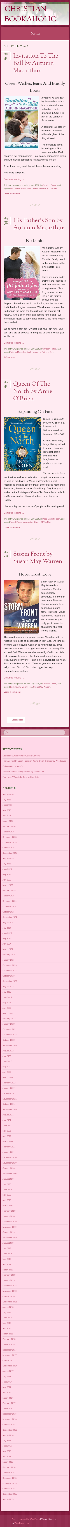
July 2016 (7, 1441)
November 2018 (10, 1291)
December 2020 (10, 1157)
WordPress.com (22, 1523)
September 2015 (10, 1494)
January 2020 (9, 1216)
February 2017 (9, 1403)
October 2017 (9, 1360)
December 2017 (10, 1350)
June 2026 (7, 805)
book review (32, 188)
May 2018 (7, 1323)
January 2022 (9, 1088)
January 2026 (9, 832)
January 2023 (9, 1024)
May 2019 (7, 1259)
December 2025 (10, 837)
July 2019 (7, 1248)
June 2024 (7, 933)
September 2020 (10, 1173)
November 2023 (10, 971)
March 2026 (8, 821)
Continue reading (14, 179)
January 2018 (9, 1344)
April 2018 (7, 1328)
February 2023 (9, 1018)
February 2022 (9, 1083)
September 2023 (10, 981)
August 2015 (8, 1499)
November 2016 (10, 1419)
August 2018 (8, 1307)
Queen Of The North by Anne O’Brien (32, 391)
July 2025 (7, 864)
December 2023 (10, 965)
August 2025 (8, 858)
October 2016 (9, 1424)
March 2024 (8, 949)
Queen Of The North (43, 522)
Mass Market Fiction (51, 519)
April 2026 (7, 816)
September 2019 (10, 1237)
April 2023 (7, 1008)
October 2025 (9, 848)
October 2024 (9, 912)
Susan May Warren (41, 687)
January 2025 (9, 896)
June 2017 (7, 1382)
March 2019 (8, 1270)
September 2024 (10, 917)
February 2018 (9, 1339)
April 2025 (7, 880)
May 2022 (7, 1067)
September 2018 (10, 1302)
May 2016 (7, 1451)
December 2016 (10, 1414)
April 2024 (7, 944)
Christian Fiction (49, 185)
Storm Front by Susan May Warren (37, 558)
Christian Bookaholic (30, 14)
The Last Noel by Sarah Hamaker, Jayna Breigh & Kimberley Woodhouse (34, 761)
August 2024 (8, 922)
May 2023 (7, 1003)
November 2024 (10, 906)
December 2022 (10, 1029)
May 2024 (7, 938)
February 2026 (9, 826)
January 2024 (9, 960)
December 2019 (10, 1222)
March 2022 (8, 1077)
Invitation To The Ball (48, 188)
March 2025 (8, 885)
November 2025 (10, 842)
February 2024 (9, 954)
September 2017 (10, 1366)
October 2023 (9, 976)
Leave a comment (12, 193)
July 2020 (7, 1184)
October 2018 (9, 1296)
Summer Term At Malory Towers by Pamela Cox (23, 772)
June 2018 (7, 1318)
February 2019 (9, 1275)
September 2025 (10, 853)
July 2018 (7, 1312)
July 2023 (7, 992)
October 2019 (9, 1232)
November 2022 (10, 1035)
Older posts (16, 720)
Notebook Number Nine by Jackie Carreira (21, 756)
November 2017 (10, 1355)
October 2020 (9, 1168)
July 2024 (7, 928)
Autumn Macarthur (18, 188)
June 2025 (7, 869)
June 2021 (7, 1125)
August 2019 (8, 1243)
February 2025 (9, 890)
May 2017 (7, 1387)
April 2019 (7, 1264)
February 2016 (9, 1467)
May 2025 (7, 874)
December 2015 (10, 1478)
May (6, 55)
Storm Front (27, 687)
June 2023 (7, 997)
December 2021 (10, 1093)
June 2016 (7, 1446)
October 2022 (9, 1040)
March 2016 (8, 1462)
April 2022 (7, 1072)
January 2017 (9, 1408)
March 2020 (8, 1205)
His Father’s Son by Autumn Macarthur (38, 224)
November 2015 (10, 1483)
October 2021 (9, 1104)
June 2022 (7, 1061)
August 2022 (8, 1051)
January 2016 (9, 1473)
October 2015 (9, 1488)
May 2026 (7, 810)
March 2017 (8, 1398)
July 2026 (7, 800)
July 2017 (7, 1376)
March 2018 (8, 1334)
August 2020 (8, 1179)
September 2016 (10, 1430)
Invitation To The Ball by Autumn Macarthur (35, 63)
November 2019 (10, 1227)
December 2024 (10, 901)
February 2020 (9, 1211)
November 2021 (10, 1099)
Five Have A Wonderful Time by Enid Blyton (21, 777)
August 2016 (8, 1435)
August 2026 (8, 794)
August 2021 (8, 1115)
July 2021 (7, 1120)
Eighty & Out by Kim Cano (14, 766)
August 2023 (8, 986)
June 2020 (7, 1189)
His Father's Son (46, 352)
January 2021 (9, 1152)
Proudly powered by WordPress (26, 1519)
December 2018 (10, 1286)
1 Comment (9, 357)
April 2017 (7, 1392)
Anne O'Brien (16, 522)
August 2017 (8, 1371)
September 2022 (10, 1045)
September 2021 (10, 1109)
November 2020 (10, 1163)
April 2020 (7, 1200)
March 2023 (8, 1013)
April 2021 (7, 1136)
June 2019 (7, 1254)
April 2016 (7, 1456)
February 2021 (9, 1147)
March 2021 (8, 1141)
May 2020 (7, 1195)
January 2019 (9, 1280)
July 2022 (7, 1056)
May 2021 (7, 1131)
